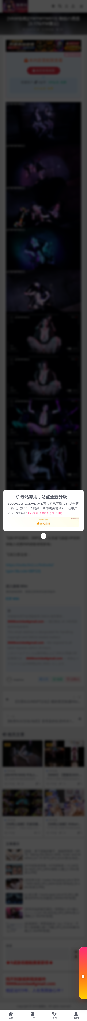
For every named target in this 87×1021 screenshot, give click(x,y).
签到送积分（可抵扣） (48, 513)
